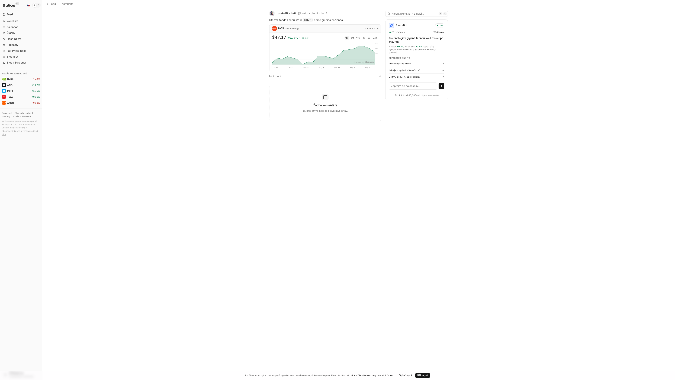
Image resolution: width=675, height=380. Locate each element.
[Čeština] (28, 5)
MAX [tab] (375, 38)
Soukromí (7, 113)
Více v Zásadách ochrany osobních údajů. (372, 375)
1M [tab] (346, 38)
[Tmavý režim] (36, 5)
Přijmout (422, 375)
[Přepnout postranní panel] (42, 190)
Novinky (6, 116)
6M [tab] (352, 38)
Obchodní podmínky (25, 113)
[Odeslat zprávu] (442, 86)
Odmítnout (405, 375)
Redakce (26, 116)
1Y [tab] (364, 38)
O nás (16, 116)
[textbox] (413, 86)
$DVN (307, 20)
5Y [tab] (369, 38)
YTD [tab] (358, 38)
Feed (53, 3)
